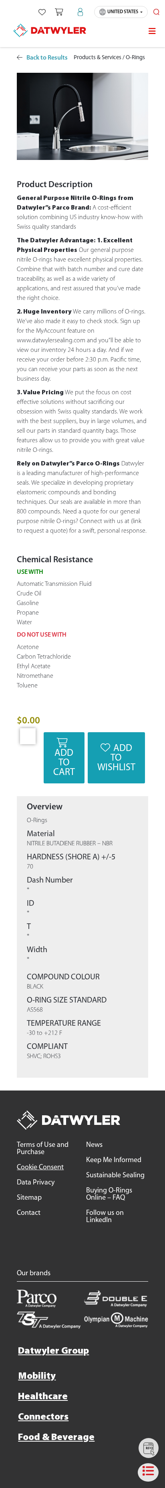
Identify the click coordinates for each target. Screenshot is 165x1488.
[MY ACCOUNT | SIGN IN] (80, 12)
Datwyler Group (53, 1351)
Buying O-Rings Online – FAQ (109, 1194)
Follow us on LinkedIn (105, 1217)
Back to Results (47, 58)
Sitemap (29, 1198)
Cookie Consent (40, 1167)
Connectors (43, 1417)
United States (122, 12)
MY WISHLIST (42, 12)
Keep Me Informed (113, 1160)
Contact (28, 1213)
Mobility (37, 1376)
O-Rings (135, 58)
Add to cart (64, 763)
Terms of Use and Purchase (42, 1149)
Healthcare (43, 1397)
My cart (59, 12)
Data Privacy (35, 1182)
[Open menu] (152, 31)
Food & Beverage (56, 1437)
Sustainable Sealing (115, 1175)
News (94, 1145)
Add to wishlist (116, 758)
